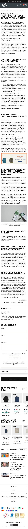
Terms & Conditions (7, 527)
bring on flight (5, 40)
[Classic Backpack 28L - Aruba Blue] (5, 411)
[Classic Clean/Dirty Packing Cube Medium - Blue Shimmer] (3, 442)
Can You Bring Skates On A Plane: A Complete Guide (18, 477)
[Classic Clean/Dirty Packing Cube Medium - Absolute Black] (6, 442)
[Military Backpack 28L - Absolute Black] (24, 409)
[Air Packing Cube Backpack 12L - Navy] (14, 409)
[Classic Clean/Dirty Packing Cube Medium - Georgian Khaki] (5, 442)
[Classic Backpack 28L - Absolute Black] (2, 409)
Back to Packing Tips (15, 379)
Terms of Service (21, 363)
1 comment (15, 11)
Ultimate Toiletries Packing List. (10, 108)
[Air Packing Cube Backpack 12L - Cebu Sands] (17, 409)
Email (3, 335)
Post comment (14, 358)
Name (3, 328)
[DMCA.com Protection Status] (14, 525)
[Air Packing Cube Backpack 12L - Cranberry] (16, 409)
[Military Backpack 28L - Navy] (26, 409)
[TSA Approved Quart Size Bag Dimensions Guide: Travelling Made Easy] (5, 455)
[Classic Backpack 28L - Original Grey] (6, 409)
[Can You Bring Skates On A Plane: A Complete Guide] (5, 475)
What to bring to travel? (6, 11)
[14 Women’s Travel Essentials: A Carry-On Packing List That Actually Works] (5, 464)
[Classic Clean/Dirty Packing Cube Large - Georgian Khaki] (16, 441)
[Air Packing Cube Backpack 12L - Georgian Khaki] (19, 409)
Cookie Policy (23, 527)
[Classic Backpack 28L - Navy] (4, 409)
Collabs (13, 493)
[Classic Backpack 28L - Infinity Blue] (7, 409)
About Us (14, 486)
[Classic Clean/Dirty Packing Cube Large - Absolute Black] (17, 441)
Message (4, 342)
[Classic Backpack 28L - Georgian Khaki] (9, 409)
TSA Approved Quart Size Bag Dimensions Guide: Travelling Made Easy (18, 457)
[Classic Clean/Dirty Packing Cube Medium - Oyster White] (8, 442)
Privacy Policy (11, 363)
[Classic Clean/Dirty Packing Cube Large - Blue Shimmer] (19, 441)
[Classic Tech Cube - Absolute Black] (27, 440)
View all (23, 389)
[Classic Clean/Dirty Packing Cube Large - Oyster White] (14, 441)
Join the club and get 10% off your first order (14, 497)
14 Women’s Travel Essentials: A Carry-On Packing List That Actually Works (17, 467)
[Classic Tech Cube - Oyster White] (25, 440)
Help (13, 490)
